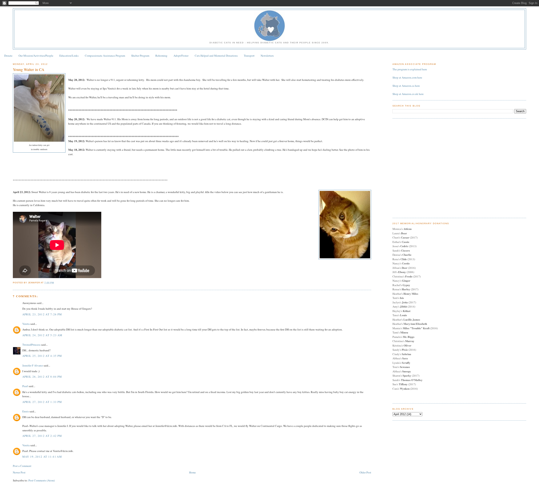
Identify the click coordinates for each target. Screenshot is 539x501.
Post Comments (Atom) (41, 480)
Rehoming (161, 55)
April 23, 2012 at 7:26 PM (42, 314)
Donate (8, 55)
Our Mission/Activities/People (36, 55)
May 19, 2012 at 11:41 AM (42, 456)
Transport (249, 55)
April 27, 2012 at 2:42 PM (42, 436)
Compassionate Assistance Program (105, 55)
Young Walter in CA (28, 69)
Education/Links (69, 55)
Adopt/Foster (180, 55)
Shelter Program (140, 55)
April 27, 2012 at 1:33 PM (42, 402)
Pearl (25, 386)
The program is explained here (409, 69)
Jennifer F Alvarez (32, 365)
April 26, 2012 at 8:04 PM (42, 376)
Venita (26, 324)
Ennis (25, 411)
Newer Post (19, 472)
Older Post (365, 472)
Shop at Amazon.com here (407, 77)
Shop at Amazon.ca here (406, 86)
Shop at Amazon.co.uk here (408, 94)
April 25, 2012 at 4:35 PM (42, 356)
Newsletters (267, 55)
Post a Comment (22, 466)
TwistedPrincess (31, 344)
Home (192, 472)
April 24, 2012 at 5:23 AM (42, 335)
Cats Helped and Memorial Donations (216, 55)
